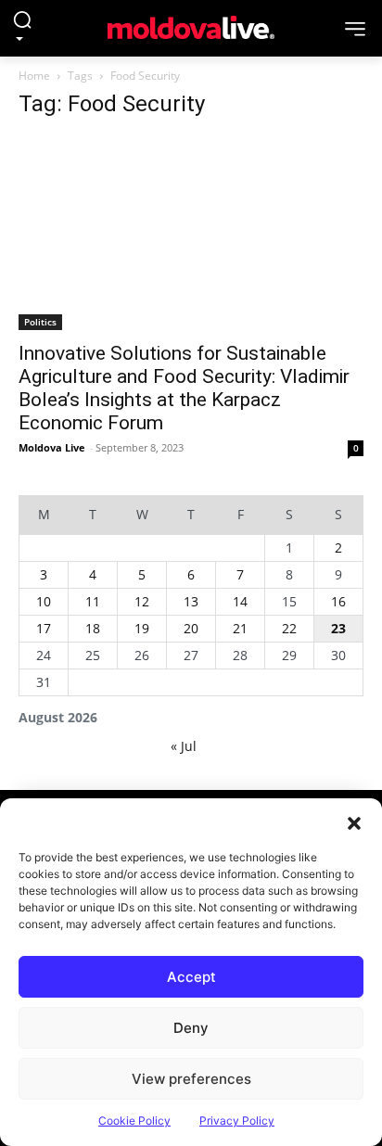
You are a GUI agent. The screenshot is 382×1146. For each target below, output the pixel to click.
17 (43, 628)
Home (34, 75)
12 (141, 601)
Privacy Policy (236, 1120)
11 (92, 601)
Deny (191, 1028)
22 (289, 628)
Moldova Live (52, 447)
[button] (354, 821)
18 (92, 628)
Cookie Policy (134, 1120)
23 (338, 628)
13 (191, 601)
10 (43, 601)
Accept (191, 977)
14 (240, 601)
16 (338, 601)
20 (191, 628)
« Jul (184, 746)
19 (141, 628)
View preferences (191, 1079)
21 (240, 628)
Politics (40, 321)
